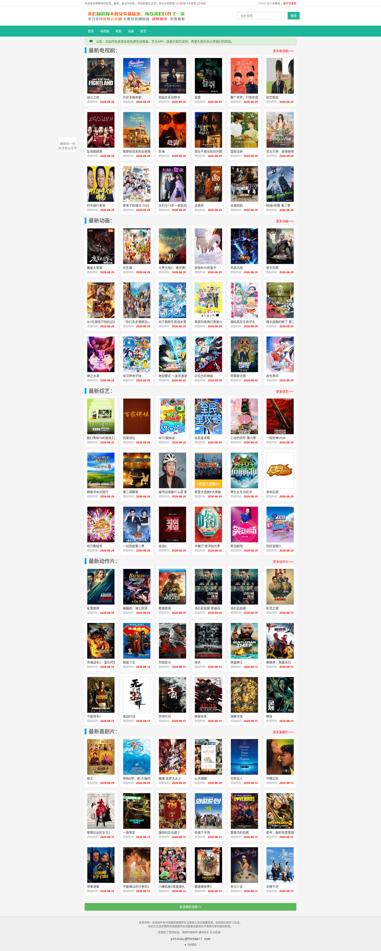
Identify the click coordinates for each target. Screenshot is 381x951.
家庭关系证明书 (169, 97)
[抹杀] (208, 641)
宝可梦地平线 (132, 376)
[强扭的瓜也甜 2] (173, 811)
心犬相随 (200, 778)
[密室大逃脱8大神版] (208, 470)
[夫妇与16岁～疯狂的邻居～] (173, 184)
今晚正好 (272, 778)
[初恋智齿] (280, 76)
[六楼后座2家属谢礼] (173, 865)
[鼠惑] (208, 76)
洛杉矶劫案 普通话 (207, 608)
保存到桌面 (289, 3)
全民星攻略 (202, 438)
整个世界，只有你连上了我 (248, 97)
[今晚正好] (280, 757)
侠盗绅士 (236, 662)
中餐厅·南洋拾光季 (207, 546)
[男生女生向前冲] (244, 470)
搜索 (294, 15)
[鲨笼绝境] (101, 587)
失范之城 (272, 608)
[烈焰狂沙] (173, 641)
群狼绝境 (165, 608)
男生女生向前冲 (241, 492)
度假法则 (236, 151)
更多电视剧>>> (283, 51)
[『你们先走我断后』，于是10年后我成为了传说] (137, 300)
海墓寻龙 (236, 716)
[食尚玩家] (280, 470)
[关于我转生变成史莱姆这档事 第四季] (173, 300)
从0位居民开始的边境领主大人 (105, 322)
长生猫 (127, 268)
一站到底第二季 (133, 546)
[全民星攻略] (208, 416)
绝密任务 (200, 716)
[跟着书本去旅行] (101, 470)
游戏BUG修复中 (205, 268)
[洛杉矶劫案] (244, 587)
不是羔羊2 (94, 716)
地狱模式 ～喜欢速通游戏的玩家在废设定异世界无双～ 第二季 (177, 376)
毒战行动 (129, 716)
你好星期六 (274, 546)
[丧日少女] (244, 865)
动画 (131, 31)
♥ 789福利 (191, 945)
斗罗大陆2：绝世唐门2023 (177, 268)
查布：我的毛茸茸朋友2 (282, 832)
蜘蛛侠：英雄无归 (278, 662)
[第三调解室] (137, 470)
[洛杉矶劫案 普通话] (208, 587)
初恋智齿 (272, 97)
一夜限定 (129, 832)
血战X (162, 546)
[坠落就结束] (101, 130)
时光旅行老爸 (96, 205)
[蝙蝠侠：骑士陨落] (137, 587)
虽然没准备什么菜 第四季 (176, 492)
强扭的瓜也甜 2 (169, 832)
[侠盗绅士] (244, 641)
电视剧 (104, 31)
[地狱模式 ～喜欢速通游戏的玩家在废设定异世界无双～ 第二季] (173, 354)
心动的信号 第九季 (243, 438)
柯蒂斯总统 (238, 376)
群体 (269, 716)
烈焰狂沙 (165, 662)
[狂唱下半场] (208, 811)
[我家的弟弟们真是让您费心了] (208, 300)
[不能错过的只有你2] (137, 865)
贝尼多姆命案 (132, 97)
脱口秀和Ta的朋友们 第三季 (105, 438)
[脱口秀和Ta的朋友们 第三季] (101, 416)
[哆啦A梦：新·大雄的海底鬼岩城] (137, 757)
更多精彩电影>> (190, 907)
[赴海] (173, 130)
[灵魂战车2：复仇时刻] (101, 641)
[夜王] (101, 757)
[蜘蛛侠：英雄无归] (280, 641)
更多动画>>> (285, 221)
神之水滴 (93, 376)
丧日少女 (236, 886)
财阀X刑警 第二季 (278, 205)
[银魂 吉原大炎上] (173, 757)
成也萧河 (272, 376)
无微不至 (272, 886)
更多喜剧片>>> (283, 732)
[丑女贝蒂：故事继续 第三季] (280, 130)
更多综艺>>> (285, 391)
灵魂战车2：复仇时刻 (101, 662)
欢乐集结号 (94, 546)
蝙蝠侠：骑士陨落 (135, 608)
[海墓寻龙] (244, 695)
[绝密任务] (208, 695)
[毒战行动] (137, 695)
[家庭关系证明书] (173, 76)
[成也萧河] (280, 354)
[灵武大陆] (244, 246)
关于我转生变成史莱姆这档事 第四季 (177, 322)
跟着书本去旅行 (97, 492)
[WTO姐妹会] (173, 416)
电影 (119, 31)
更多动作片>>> (283, 561)
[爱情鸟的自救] (244, 811)
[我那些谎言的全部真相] (137, 130)
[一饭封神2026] (280, 416)
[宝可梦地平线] (137, 354)
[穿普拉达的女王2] (101, 811)
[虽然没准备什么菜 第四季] (173, 470)
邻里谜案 (93, 886)
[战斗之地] (101, 76)
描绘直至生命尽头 (242, 322)
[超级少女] (137, 641)
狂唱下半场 (202, 832)
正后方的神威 (203, 376)
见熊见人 (236, 778)
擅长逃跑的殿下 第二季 (282, 322)
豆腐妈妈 (236, 205)
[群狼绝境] (173, 587)
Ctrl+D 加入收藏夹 (269, 3)
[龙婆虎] (208, 184)
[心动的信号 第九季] (244, 416)
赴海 (162, 151)
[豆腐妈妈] (244, 184)
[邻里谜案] (101, 865)
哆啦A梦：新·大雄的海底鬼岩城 (141, 778)
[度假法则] (244, 130)
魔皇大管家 (94, 268)
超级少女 (129, 662)
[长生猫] (137, 246)
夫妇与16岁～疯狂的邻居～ (177, 205)
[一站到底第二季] (137, 524)
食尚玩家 (272, 492)
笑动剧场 (236, 546)
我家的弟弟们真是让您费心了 (213, 322)
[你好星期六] (280, 524)
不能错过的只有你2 (136, 886)
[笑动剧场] (244, 524)
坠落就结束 (94, 151)
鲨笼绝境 (93, 608)
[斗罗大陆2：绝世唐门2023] (173, 246)
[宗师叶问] (173, 695)
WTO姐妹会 (167, 438)
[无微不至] (280, 865)
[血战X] (173, 524)
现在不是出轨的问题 (208, 151)
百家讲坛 (129, 438)
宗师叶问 (165, 716)
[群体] (280, 695)
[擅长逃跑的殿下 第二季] (280, 300)
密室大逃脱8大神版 (207, 492)
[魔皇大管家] (101, 246)
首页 (91, 31)
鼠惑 (197, 97)
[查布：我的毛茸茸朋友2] (280, 811)
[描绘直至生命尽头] (244, 300)
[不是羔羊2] (101, 695)
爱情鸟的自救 (239, 832)
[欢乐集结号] (101, 524)
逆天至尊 (272, 268)
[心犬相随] (208, 757)
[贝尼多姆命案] (137, 76)
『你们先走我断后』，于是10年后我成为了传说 (141, 322)
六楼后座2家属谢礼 (172, 886)
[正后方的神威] (208, 354)
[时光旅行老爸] (101, 184)
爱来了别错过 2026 (136, 205)
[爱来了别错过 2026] (137, 184)
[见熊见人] (244, 757)
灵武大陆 (236, 268)
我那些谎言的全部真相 (138, 151)
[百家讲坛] (137, 416)
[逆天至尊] (280, 246)
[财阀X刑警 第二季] (280, 184)
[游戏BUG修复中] (208, 246)
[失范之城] (280, 587)
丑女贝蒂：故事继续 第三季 (285, 151)
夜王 (90, 778)
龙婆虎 (199, 205)
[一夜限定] (137, 811)
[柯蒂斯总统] (244, 354)
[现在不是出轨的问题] (208, 130)
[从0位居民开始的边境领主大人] (101, 300)
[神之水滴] (101, 354)
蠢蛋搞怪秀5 (203, 886)
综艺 (143, 31)
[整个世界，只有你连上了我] (244, 76)
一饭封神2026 (276, 438)
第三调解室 (130, 492)
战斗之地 (93, 97)
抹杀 (197, 662)
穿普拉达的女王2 (98, 832)
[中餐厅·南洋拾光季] (208, 524)
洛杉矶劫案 (238, 608)
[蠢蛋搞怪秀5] (208, 865)
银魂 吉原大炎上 (170, 778)
